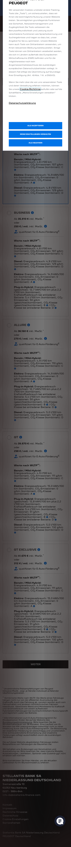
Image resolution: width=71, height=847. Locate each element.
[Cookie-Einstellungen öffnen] (59, 821)
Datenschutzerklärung (22, 103)
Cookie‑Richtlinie (30, 89)
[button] (35, 134)
